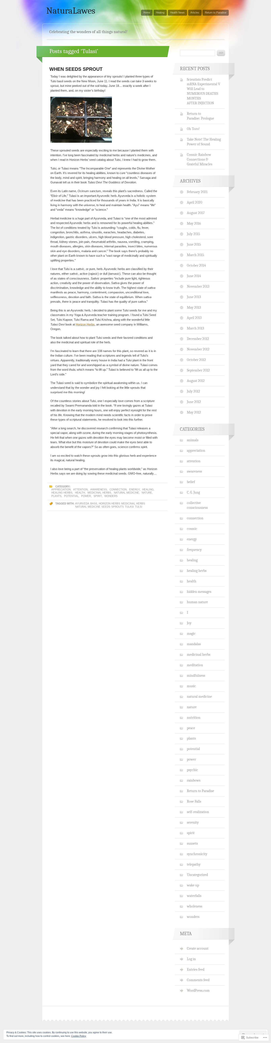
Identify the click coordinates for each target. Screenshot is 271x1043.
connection (118, 489)
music (191, 686)
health (80, 492)
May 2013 (194, 307)
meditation (195, 665)
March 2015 (195, 255)
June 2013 (194, 297)
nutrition (193, 717)
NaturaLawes (70, 10)
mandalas (194, 644)
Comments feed (198, 980)
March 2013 (195, 328)
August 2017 (196, 213)
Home (146, 12)
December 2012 (198, 339)
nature (147, 492)
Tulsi (138, 506)
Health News (177, 12)
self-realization (198, 812)
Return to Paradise (215, 12)
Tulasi (129, 506)
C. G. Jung (193, 492)
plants (56, 496)
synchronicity (197, 854)
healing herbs (61, 492)
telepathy (194, 864)
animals (192, 440)
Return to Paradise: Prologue (200, 116)
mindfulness (196, 675)
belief (191, 482)
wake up (193, 885)
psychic (192, 770)
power (86, 496)
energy (134, 489)
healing (148, 489)
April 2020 (194, 202)
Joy (189, 623)
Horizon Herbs (85, 324)
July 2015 (193, 234)
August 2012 (196, 381)
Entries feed (195, 969)
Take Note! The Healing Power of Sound (204, 141)
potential (71, 496)
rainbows (193, 780)
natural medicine (126, 492)
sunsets (192, 843)
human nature (197, 602)
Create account (198, 948)
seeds (105, 506)
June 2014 (194, 276)
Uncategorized (197, 875)
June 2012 (194, 402)
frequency (194, 549)
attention (80, 489)
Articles (194, 12)
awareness (98, 489)
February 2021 (197, 192)
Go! (221, 53)
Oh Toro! (193, 129)
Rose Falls (194, 801)
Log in (191, 959)
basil (94, 503)
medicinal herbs (99, 492)
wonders (111, 496)
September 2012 (198, 370)
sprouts (117, 506)
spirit (97, 496)
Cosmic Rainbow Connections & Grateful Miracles (199, 159)
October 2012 (196, 360)
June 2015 (194, 244)
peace (191, 728)
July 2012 (193, 391)
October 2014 (196, 265)
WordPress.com (198, 990)
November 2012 (198, 349)
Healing (160, 12)
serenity (193, 822)
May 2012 (194, 412)
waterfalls (194, 896)
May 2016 (194, 223)
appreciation (61, 489)
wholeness (194, 906)
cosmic (192, 528)
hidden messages (199, 591)
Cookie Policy (78, 1036)
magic (191, 633)
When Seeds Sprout (76, 69)
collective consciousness (197, 505)
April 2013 (194, 318)
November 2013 (198, 286)
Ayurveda (82, 503)
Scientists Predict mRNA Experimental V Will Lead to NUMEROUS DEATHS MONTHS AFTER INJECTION (203, 91)
